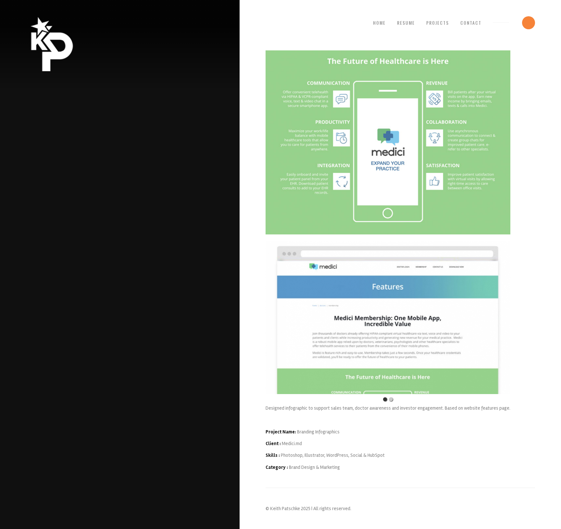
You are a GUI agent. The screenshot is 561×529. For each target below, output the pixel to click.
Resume (406, 22)
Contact (470, 22)
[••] (388, 317)
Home (379, 22)
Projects (437, 22)
